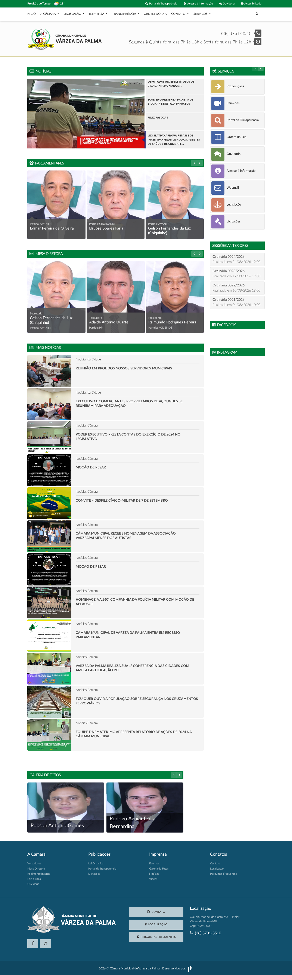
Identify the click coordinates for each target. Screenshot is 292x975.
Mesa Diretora (48, 254)
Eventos (154, 863)
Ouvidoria (228, 3)
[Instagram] (45, 943)
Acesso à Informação (199, 3)
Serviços (225, 71)
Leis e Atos (34, 879)
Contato (215, 863)
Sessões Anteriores (230, 246)
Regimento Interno (38, 874)
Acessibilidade (252, 3)
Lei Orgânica (95, 863)
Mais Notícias (47, 348)
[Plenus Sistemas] (190, 968)
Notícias (42, 71)
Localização (217, 868)
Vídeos (153, 879)
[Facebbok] (32, 943)
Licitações (94, 874)
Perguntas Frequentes (223, 874)
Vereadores (34, 863)
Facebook (225, 325)
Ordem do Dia (155, 13)
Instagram (226, 352)
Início (31, 13)
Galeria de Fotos (45, 775)
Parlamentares (48, 163)
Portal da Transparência (162, 3)
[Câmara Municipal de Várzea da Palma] (64, 38)
